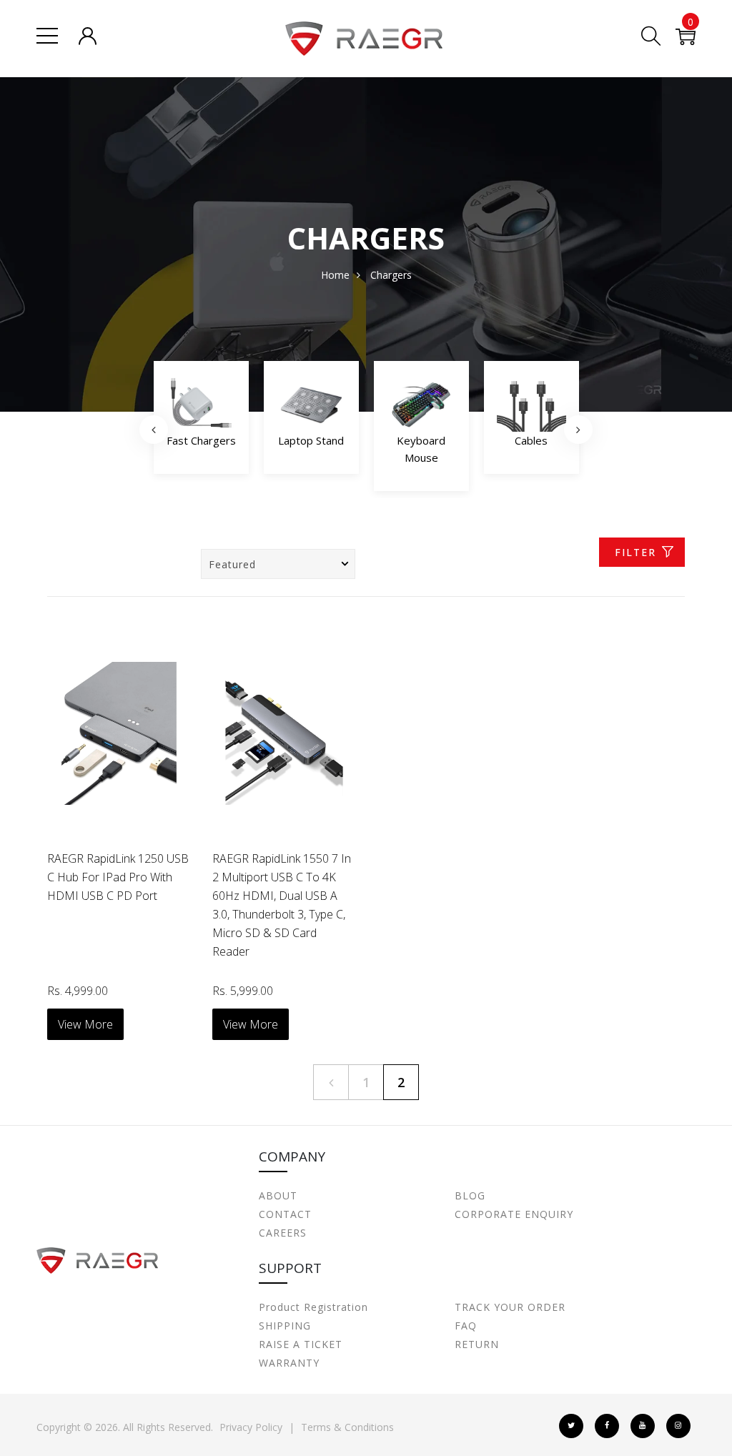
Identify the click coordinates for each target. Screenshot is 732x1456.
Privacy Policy (250, 1427)
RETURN (477, 1344)
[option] (201, 421)
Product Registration (313, 1307)
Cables (421, 440)
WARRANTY (289, 1363)
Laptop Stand (201, 440)
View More (85, 1024)
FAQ (466, 1325)
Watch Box (531, 440)
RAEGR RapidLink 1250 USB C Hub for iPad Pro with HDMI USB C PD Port (118, 877)
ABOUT (278, 1195)
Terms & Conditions (347, 1427)
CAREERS (283, 1232)
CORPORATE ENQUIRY (514, 1214)
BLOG (470, 1195)
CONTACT (285, 1214)
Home (335, 275)
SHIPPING (285, 1325)
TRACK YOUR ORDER (510, 1307)
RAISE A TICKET (300, 1344)
